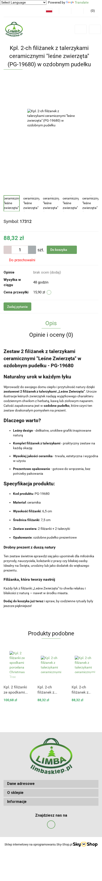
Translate (81, 2)
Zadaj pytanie (17, 307)
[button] (51, 784)
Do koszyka (59, 250)
